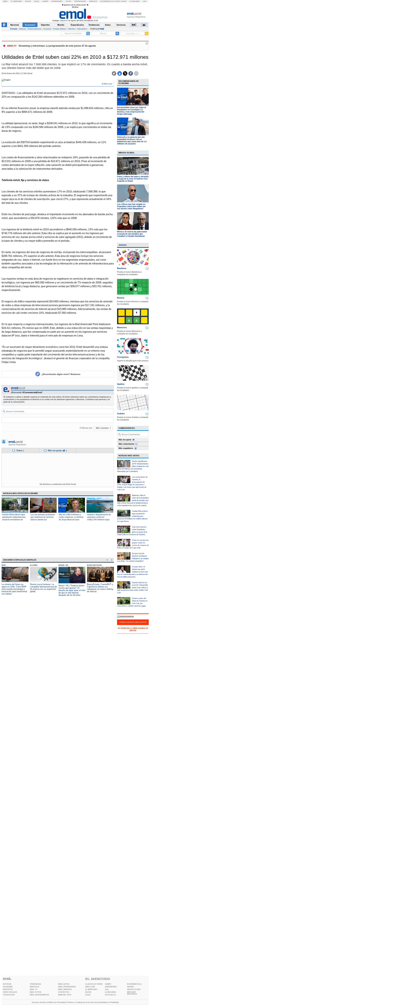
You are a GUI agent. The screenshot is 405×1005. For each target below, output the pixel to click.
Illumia (34, 565)
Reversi (120, 298)
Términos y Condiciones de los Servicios (82, 1002)
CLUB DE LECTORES (94, 984)
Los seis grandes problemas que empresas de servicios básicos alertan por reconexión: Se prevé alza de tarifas (43, 519)
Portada (13, 29)
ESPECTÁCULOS (10, 992)
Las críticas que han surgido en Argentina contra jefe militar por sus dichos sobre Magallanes (131, 206)
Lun (144, 1)
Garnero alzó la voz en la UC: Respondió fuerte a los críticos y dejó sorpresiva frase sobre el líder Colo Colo (132, 588)
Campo (45, 1)
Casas (123, 1)
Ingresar (130, 17)
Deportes (45, 25)
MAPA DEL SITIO (64, 995)
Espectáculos (77, 25)
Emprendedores (35, 29)
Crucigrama (122, 357)
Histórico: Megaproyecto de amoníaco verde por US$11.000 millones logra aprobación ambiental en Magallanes (99, 519)
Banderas (121, 268)
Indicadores (82, 29)
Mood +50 (63, 565)
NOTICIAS (7, 984)
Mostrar (75, 7)
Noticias (22, 29)
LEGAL (88, 995)
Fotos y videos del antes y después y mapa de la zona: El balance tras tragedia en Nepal (133, 178)
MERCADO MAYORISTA (132, 993)
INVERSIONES (111, 987)
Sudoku (121, 413)
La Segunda (134, 1)
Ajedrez (121, 384)
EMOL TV (33, 989)
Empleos (93, 1)
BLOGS (88, 992)
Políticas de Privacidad (56, 1002)
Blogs (28, 1)
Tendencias (94, 25)
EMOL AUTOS (63, 984)
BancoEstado (94, 565)
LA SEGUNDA (110, 992)
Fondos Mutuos (59, 29)
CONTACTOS (63, 992)
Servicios (121, 25)
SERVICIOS (34, 987)
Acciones (47, 29)
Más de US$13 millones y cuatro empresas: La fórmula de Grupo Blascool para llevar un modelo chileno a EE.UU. (71, 519)
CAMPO (108, 984)
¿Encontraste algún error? (60, 374)
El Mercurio (16, 1)
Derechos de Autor (39, 1002)
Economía (30, 25)
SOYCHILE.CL (110, 995)
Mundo (60, 25)
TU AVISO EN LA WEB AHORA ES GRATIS (133, 629)
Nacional (14, 25)
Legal (36, 1)
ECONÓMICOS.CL (134, 984)
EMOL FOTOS (35, 992)
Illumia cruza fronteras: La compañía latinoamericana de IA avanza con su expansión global (43, 588)
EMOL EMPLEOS (65, 989)
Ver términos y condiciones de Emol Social (58, 484)
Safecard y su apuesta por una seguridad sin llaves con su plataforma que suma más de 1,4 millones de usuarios (131, 140)
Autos (68, 1)
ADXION (130, 987)
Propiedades (80, 1)
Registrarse (141, 17)
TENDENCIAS (35, 984)
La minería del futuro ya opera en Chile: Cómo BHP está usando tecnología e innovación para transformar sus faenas (14, 589)
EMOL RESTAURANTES (39, 995)
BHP (4, 565)
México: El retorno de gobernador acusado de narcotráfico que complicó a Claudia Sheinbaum (132, 234)
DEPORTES (7, 989)
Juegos (122, 245)
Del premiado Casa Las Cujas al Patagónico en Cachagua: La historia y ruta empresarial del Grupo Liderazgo (131, 110)
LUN (106, 989)
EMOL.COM (90, 987)
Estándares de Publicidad (109, 1002)
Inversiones (56, 1)
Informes (71, 29)
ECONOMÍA (7, 987)
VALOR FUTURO (134, 989)
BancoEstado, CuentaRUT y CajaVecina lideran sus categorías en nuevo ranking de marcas (100, 588)
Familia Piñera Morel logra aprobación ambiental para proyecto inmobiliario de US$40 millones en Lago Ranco (13, 519)
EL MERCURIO (91, 989)
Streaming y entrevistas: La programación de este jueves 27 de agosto (57, 45)
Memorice (122, 327)
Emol (5, 1)
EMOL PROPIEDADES (67, 987)
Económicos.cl (107, 1)
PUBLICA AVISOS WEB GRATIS (132, 622)
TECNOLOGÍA (9, 995)
